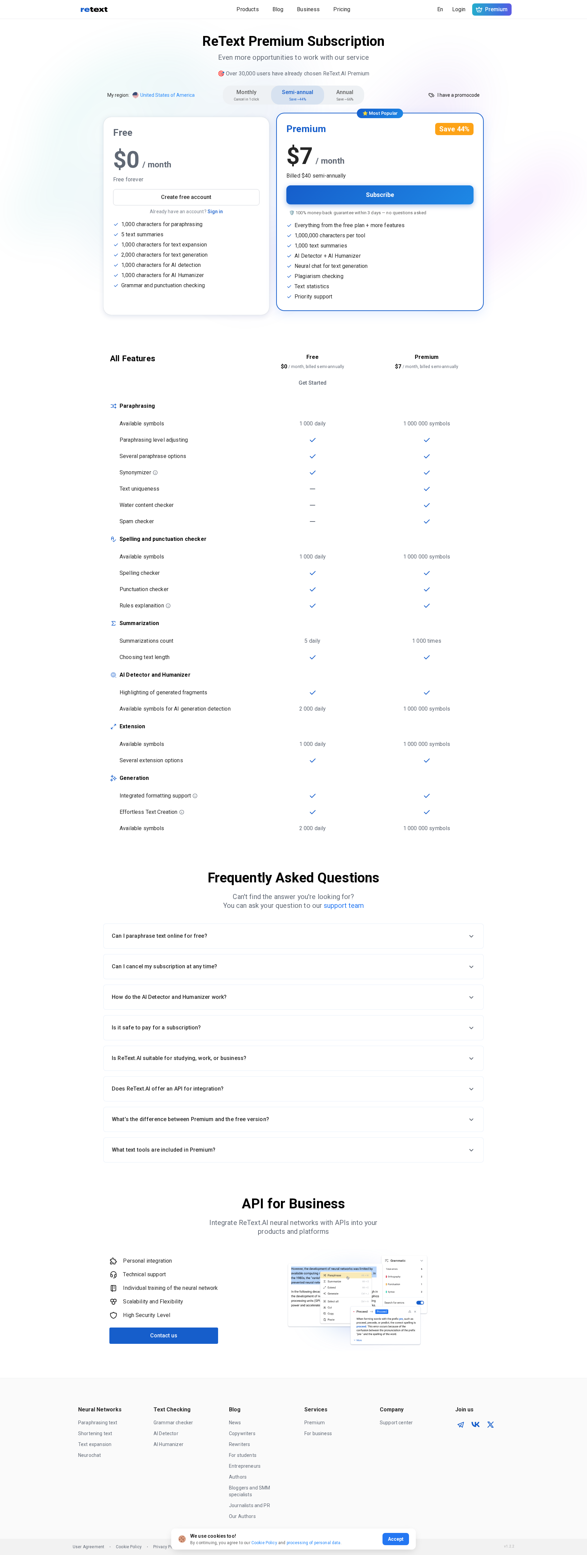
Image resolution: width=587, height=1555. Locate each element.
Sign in (215, 211)
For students (242, 1455)
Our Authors (242, 1516)
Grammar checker (173, 1422)
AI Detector (166, 1433)
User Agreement (88, 1546)
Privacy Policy (166, 1546)
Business (308, 9)
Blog (278, 9)
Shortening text (95, 1433)
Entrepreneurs (245, 1466)
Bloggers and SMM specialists (250, 1491)
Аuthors (238, 1477)
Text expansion (94, 1444)
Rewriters (239, 1444)
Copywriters (242, 1433)
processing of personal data (314, 1542)
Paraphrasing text (98, 1422)
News (235, 1422)
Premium (314, 1422)
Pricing (341, 9)
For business (318, 1433)
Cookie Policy (129, 1546)
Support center (396, 1422)
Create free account (186, 197)
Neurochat (89, 1455)
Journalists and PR (249, 1505)
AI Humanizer (168, 1444)
